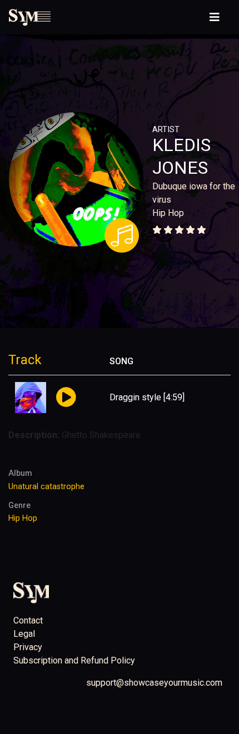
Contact (28, 620)
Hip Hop (168, 213)
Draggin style (135, 397)
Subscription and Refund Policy (74, 660)
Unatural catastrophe (46, 486)
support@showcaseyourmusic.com (154, 682)
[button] (66, 398)
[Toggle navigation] (214, 17)
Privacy (27, 647)
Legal (24, 634)
